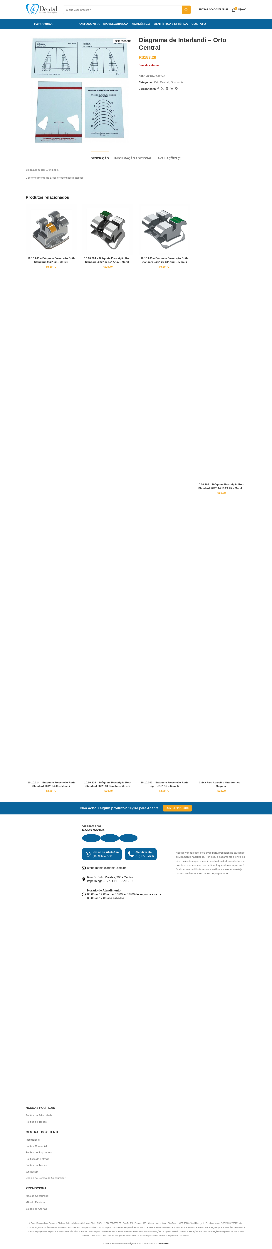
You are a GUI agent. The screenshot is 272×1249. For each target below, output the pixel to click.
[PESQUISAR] (186, 10)
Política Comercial (36, 1146)
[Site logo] (42, 9)
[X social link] (162, 88)
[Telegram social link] (176, 88)
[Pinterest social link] (167, 88)
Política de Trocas (36, 1121)
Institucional (33, 1139)
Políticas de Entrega (37, 1158)
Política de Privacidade (39, 1115)
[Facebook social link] (158, 88)
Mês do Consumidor (37, 1195)
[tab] (100, 156)
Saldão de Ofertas (36, 1208)
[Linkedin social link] (171, 88)
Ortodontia (177, 82)
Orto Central (161, 82)
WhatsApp (32, 1171)
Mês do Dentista (35, 1202)
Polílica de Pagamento (39, 1152)
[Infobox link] (102, 854)
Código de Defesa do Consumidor (46, 1177)
